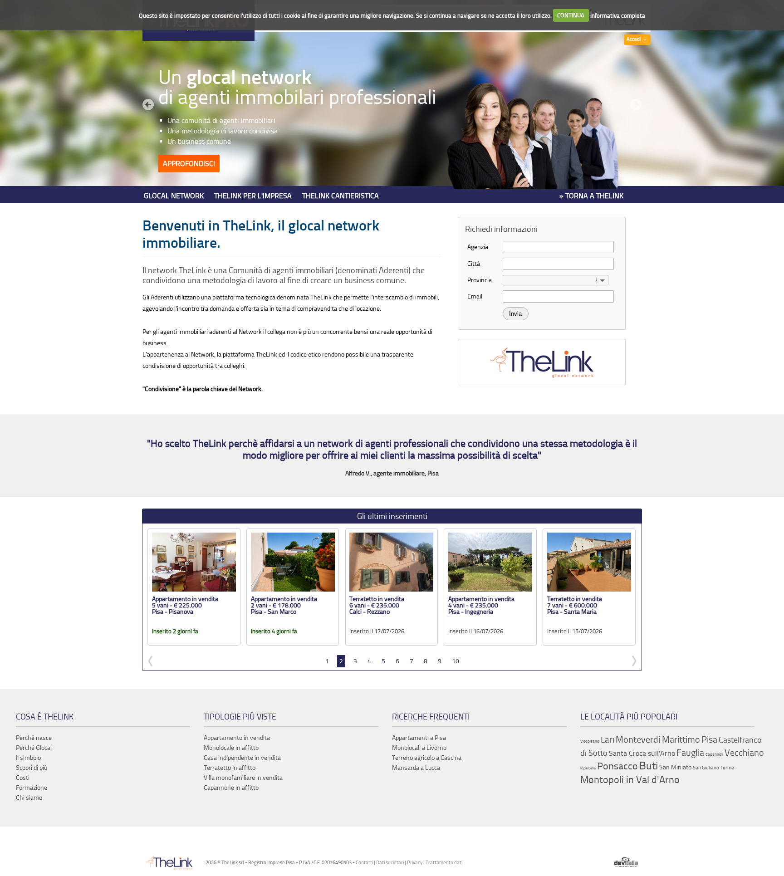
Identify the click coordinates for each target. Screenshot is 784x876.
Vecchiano (744, 752)
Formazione (31, 788)
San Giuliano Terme (713, 768)
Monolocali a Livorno (419, 748)
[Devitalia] (626, 862)
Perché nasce (34, 738)
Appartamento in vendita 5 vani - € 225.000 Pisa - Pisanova (185, 605)
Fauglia (690, 752)
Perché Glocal (34, 748)
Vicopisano (589, 741)
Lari (607, 739)
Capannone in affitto (231, 788)
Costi (22, 778)
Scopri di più (31, 768)
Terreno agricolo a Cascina (426, 758)
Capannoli (714, 754)
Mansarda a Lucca (416, 768)
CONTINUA (570, 15)
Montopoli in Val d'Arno (630, 780)
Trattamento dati (444, 863)
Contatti (364, 863)
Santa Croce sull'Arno (642, 753)
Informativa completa (617, 15)
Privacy (414, 863)
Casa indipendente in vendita (242, 758)
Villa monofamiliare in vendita (243, 778)
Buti (648, 765)
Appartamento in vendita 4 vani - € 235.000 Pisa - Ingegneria (481, 605)
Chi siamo (29, 798)
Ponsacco (617, 766)
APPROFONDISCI (189, 163)
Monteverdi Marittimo (658, 739)
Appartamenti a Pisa (419, 738)
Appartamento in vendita (237, 738)
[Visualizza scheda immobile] (194, 589)
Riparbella (588, 768)
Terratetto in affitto (229, 768)
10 (455, 661)
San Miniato (675, 767)
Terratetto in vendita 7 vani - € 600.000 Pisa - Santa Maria (574, 605)
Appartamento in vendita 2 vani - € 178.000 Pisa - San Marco (284, 605)
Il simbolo (28, 758)
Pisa (709, 739)
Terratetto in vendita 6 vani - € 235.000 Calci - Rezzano (376, 605)
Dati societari (390, 863)
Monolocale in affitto (231, 748)
